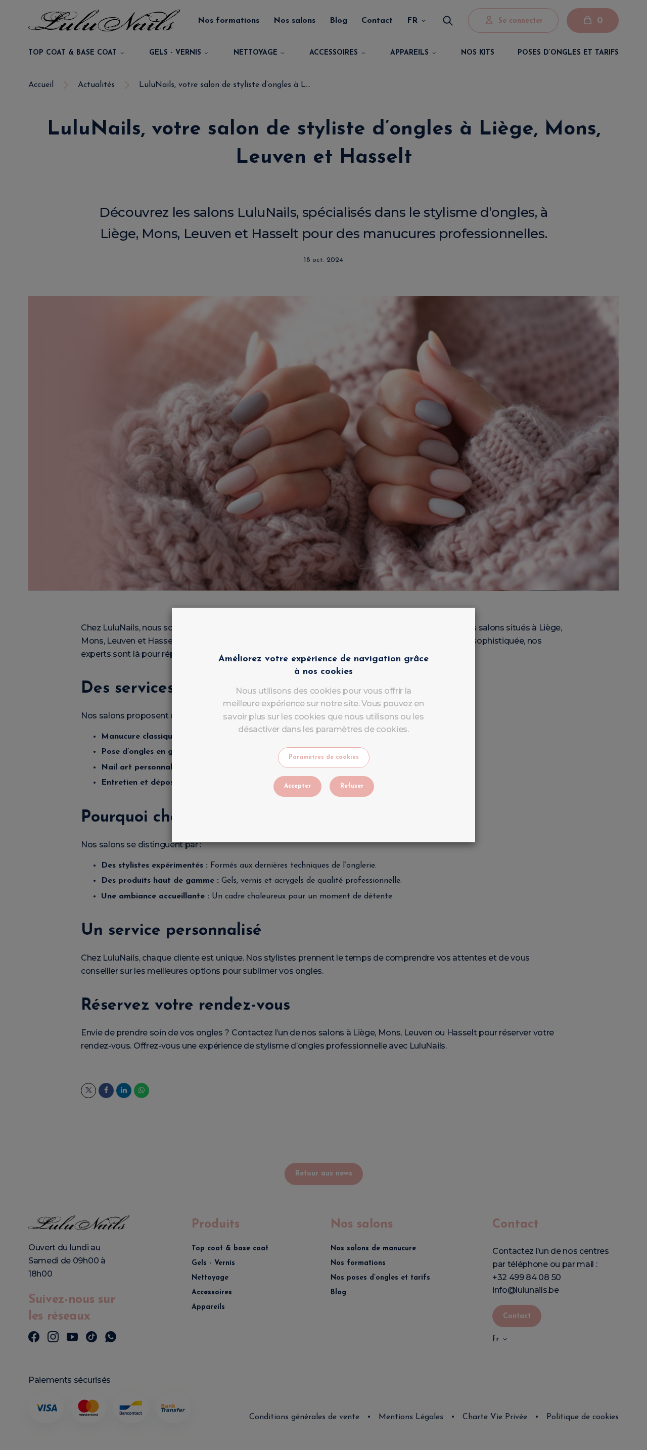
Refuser (351, 786)
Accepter (297, 786)
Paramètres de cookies (324, 757)
